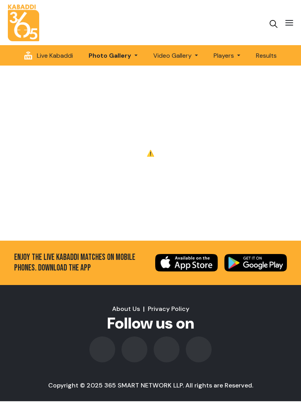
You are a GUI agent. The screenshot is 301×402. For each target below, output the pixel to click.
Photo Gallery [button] (111, 55)
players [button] (225, 55)
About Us (126, 309)
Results (266, 55)
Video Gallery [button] (173, 55)
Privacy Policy (168, 309)
